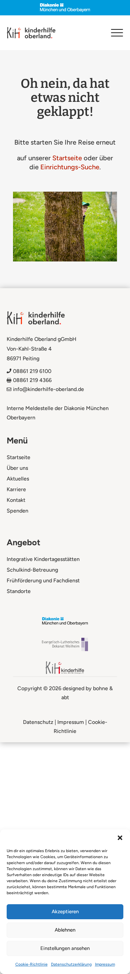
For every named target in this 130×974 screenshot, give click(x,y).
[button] (120, 837)
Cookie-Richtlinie (31, 964)
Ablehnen (65, 930)
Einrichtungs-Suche (69, 167)
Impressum (105, 964)
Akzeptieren (65, 912)
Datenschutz (38, 722)
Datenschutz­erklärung (71, 964)
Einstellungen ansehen (65, 948)
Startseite (67, 158)
